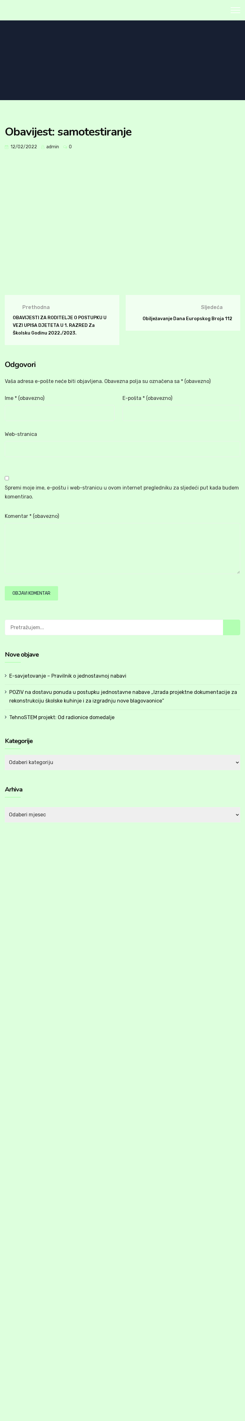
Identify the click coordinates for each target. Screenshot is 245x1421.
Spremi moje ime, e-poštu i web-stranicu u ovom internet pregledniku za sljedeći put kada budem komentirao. (122, 492)
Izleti (23, 1113)
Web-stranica (21, 434)
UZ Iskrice (22, 1308)
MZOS (24, 1136)
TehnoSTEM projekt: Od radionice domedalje (62, 717)
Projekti (26, 1090)
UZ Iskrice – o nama (39, 1318)
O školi (18, 1045)
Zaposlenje (30, 1101)
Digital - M (121, 1404)
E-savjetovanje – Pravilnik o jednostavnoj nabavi (67, 676)
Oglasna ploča (26, 1273)
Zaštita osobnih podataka (211, 1402)
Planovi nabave (34, 1226)
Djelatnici (28, 1066)
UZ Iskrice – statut (38, 1329)
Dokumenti (23, 1181)
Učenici (25, 1170)
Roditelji (26, 1158)
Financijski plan (34, 1215)
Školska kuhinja (34, 1125)
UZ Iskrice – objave (38, 1341)
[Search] (231, 627)
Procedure (29, 1238)
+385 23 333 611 (160, 916)
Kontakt (20, 1296)
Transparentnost (36, 1249)
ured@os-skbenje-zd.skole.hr (173, 932)
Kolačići (160, 1402)
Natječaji (27, 1078)
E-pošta (147, 398)
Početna (20, 1033)
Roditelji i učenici (29, 1148)
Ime (24, 398)
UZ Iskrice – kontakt (40, 1353)
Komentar (32, 516)
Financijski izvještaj (39, 1203)
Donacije (27, 1261)
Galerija (19, 1284)
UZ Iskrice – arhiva (38, 1364)
